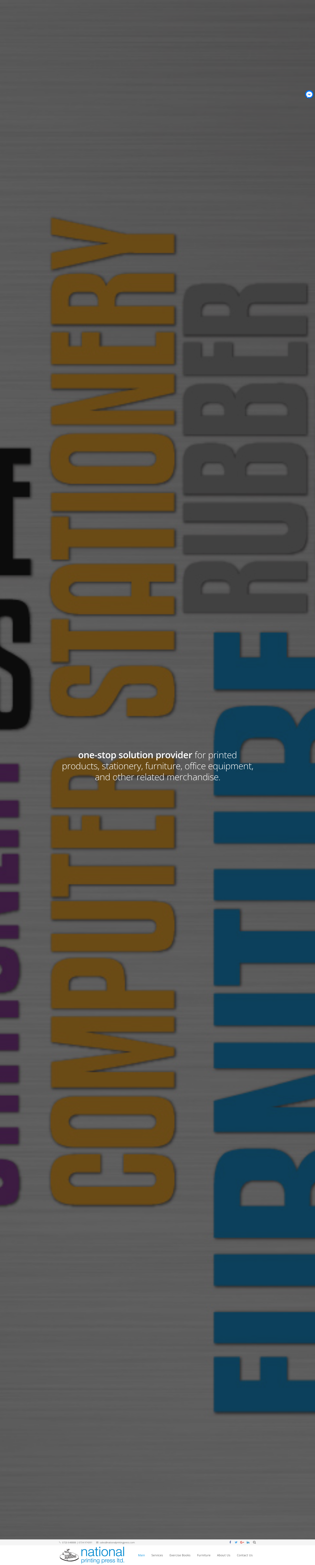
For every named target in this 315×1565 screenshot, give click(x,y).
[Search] (254, 1542)
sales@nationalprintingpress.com (117, 1542)
